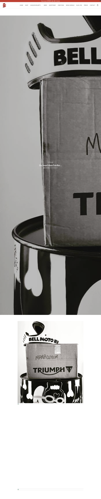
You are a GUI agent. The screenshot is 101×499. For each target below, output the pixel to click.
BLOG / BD (79, 5)
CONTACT (92, 5)
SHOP (26, 5)
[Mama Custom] (4, 5)
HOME (21, 5)
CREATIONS (61, 5)
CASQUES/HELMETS (35, 5)
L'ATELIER (50, 162)
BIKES (45, 5)
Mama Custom (46, 167)
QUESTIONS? (52, 5)
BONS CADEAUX (70, 5)
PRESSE (86, 5)
